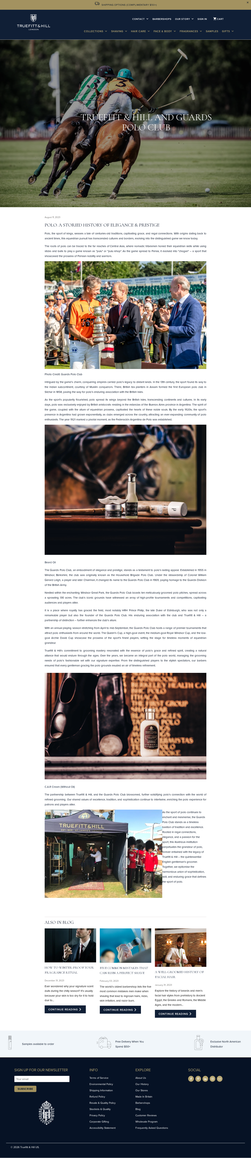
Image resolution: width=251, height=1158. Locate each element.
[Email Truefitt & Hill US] (220, 1079)
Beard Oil (50, 562)
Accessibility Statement (102, 1128)
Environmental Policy (101, 1084)
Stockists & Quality (100, 1109)
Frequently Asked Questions (151, 1128)
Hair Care (139, 31)
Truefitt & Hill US (29, 1147)
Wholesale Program (146, 1121)
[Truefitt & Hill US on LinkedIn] (205, 1079)
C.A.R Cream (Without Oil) (60, 787)
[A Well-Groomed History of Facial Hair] (180, 947)
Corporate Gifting (99, 1121)
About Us (140, 1078)
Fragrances (189, 31)
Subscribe (25, 1089)
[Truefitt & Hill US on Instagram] (212, 1079)
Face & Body (163, 31)
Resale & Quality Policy (102, 1103)
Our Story (183, 19)
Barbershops (162, 19)
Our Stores (141, 1090)
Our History (142, 1084)
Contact (139, 19)
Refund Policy (97, 1096)
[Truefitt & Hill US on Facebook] (191, 1079)
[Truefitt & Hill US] (33, 24)
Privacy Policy (97, 1115)
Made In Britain (143, 1096)
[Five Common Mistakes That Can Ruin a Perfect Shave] (125, 945)
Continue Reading (63, 1009)
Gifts (226, 31)
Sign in (202, 19)
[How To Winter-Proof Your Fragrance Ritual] (70, 945)
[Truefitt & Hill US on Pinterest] (198, 1079)
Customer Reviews (146, 1115)
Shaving (117, 31)
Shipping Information (101, 1090)
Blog (138, 1109)
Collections (94, 31)
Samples (212, 31)
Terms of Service (98, 1078)
